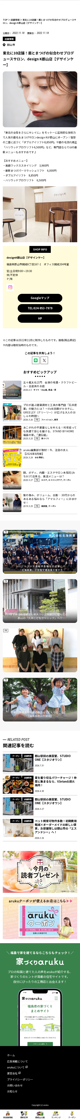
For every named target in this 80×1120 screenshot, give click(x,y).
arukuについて (16, 1067)
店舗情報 (9, 38)
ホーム (11, 1055)
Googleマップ (40, 298)
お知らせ (12, 1091)
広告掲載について (17, 1061)
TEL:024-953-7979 (40, 308)
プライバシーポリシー (20, 1079)
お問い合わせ (15, 1085)
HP (40, 318)
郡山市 (11, 45)
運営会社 (12, 1073)
